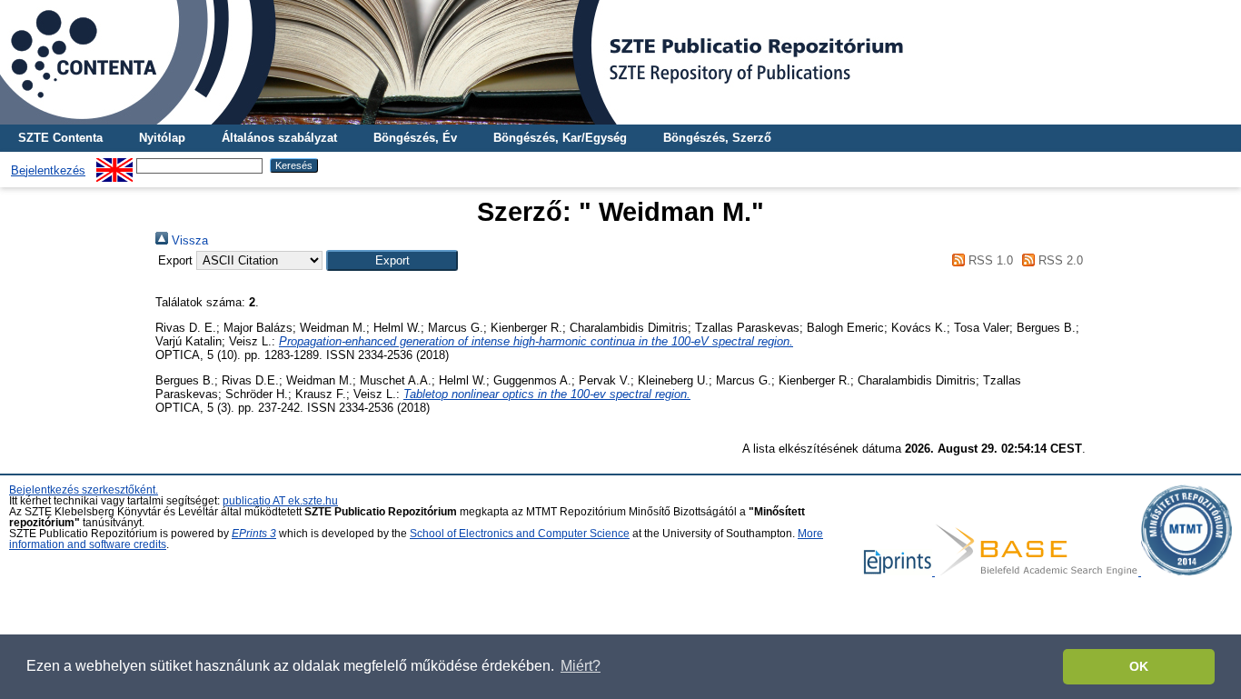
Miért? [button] (581, 666)
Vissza (188, 240)
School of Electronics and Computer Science (520, 533)
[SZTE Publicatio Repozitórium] (620, 62)
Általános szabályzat (279, 138)
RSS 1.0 (988, 260)
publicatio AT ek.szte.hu (280, 500)
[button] (392, 260)
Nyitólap (162, 138)
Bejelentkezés (48, 170)
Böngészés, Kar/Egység (560, 138)
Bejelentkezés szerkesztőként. (83, 489)
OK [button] (1138, 666)
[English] (114, 165)
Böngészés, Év (415, 138)
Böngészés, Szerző (717, 138)
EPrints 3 (254, 533)
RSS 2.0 (1059, 260)
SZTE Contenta (60, 138)
